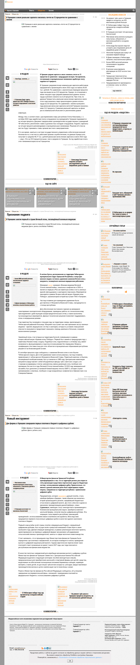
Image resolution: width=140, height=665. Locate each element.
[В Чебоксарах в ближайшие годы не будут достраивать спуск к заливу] (106, 306)
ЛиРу (50, 648)
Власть (31, 10)
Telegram (45, 648)
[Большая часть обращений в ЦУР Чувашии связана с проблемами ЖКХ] (106, 195)
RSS (42, 648)
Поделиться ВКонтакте (7, 78)
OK (70, 661)
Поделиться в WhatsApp (7, 96)
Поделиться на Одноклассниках (7, 92)
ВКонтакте (47, 648)
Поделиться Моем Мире (7, 85)
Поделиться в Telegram (7, 105)
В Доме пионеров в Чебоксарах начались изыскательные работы (24, 304)
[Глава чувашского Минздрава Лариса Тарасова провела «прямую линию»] (106, 439)
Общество (41, 10)
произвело (62, 496)
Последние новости (117, 14)
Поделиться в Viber (7, 100)
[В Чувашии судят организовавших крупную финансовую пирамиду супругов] (106, 418)
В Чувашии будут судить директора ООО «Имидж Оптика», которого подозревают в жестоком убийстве (24, 102)
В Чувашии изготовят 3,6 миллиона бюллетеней (22, 510)
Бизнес (51, 10)
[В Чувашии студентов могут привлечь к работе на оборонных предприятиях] (106, 149)
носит (50, 285)
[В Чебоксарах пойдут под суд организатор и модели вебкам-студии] (14, 595)
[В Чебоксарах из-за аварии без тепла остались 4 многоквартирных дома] (106, 214)
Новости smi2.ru (117, 109)
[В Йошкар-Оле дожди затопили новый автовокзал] (106, 235)
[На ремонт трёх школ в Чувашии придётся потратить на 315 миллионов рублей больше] (63, 596)
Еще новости (117, 91)
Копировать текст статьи (7, 109)
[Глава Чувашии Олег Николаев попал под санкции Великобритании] (106, 252)
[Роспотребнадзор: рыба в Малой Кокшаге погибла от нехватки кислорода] (106, 459)
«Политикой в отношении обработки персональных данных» (80, 657)
